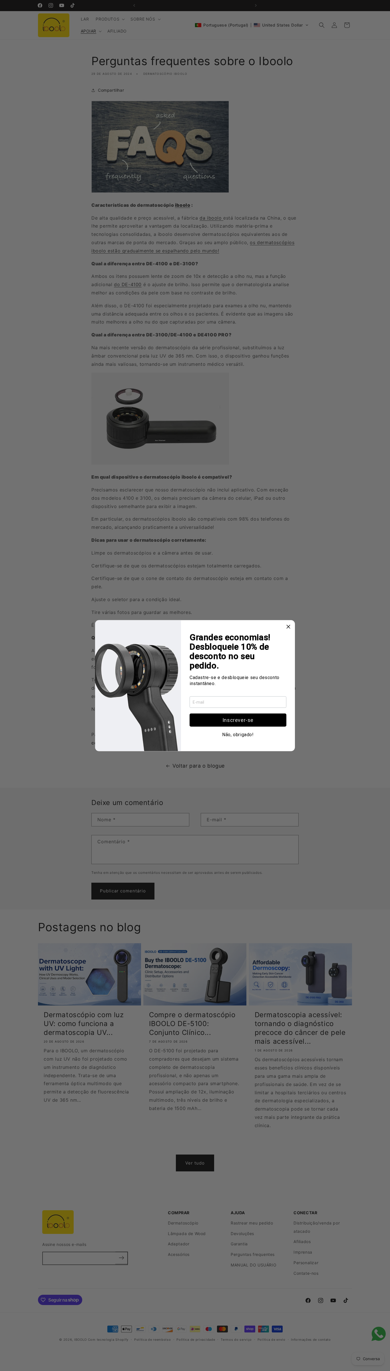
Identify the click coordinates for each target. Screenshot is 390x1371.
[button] (238, 719)
